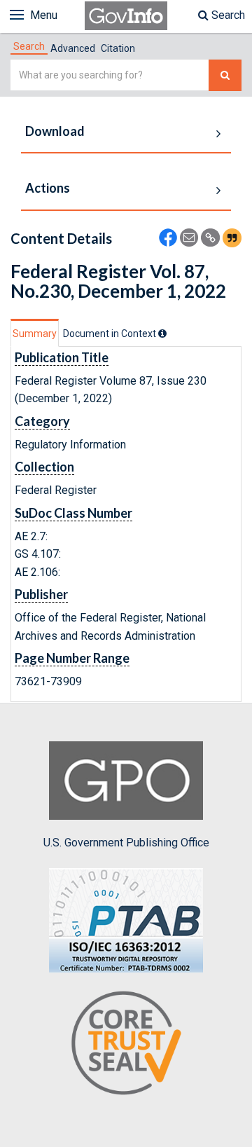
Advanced (72, 48)
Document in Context (110, 333)
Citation (118, 48)
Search (227, 15)
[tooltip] (162, 333)
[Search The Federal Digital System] (225, 75)
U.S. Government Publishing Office (126, 842)
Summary (35, 333)
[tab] (29, 46)
